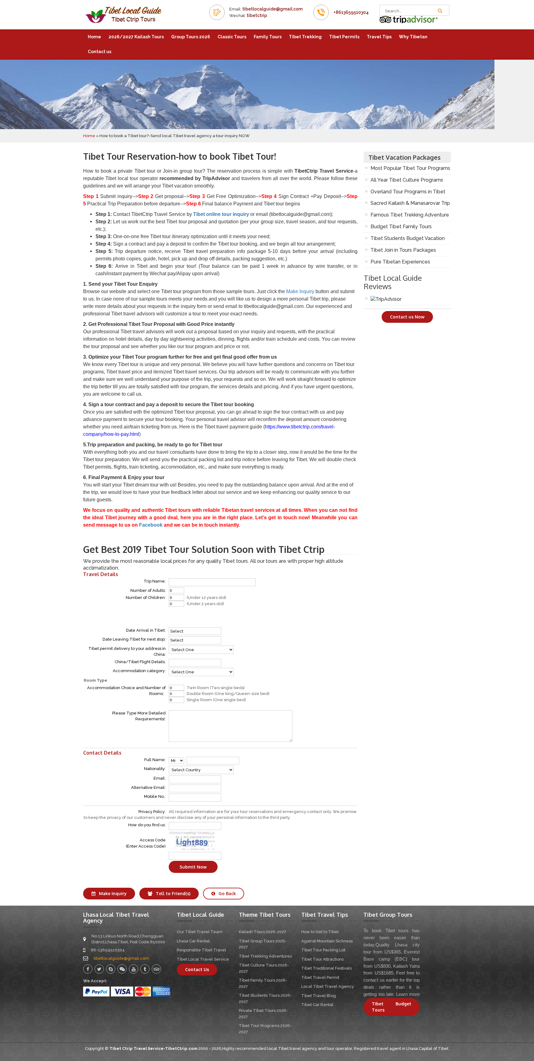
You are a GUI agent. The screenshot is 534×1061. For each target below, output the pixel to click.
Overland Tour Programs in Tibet (408, 192)
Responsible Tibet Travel (201, 950)
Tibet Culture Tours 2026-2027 (264, 968)
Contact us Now (407, 316)
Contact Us (197, 969)
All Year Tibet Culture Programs (407, 180)
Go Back (226, 893)
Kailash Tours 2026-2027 (262, 931)
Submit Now (193, 866)
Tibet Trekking (305, 36)
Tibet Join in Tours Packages (403, 250)
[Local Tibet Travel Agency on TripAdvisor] (408, 19)
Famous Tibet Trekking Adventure (410, 215)
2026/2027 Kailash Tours (136, 36)
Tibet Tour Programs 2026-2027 (265, 1028)
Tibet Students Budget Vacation (408, 238)
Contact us (99, 51)
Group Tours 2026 (190, 36)
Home (94, 36)
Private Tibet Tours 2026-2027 (263, 1013)
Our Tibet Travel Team (199, 931)
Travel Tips (379, 36)
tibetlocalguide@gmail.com (272, 8)
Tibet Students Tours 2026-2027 (265, 998)
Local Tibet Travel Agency (327, 986)
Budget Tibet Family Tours (401, 226)
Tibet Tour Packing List (323, 950)
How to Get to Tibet (320, 931)
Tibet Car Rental (317, 1004)
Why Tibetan (413, 36)
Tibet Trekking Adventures (265, 956)
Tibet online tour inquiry (221, 214)
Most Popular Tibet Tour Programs (410, 168)
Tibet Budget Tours (391, 1007)
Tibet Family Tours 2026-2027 (263, 983)
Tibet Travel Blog (318, 995)
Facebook (151, 525)
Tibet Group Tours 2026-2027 (263, 944)
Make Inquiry (300, 291)
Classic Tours (232, 36)
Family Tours (268, 36)
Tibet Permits (344, 36)
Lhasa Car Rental (193, 941)
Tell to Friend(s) (172, 893)
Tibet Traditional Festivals (326, 968)
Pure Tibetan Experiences (400, 262)
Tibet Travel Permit (320, 977)
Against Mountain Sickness (327, 941)
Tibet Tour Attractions (322, 959)
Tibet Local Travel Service (203, 959)
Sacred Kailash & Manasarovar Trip (410, 203)
